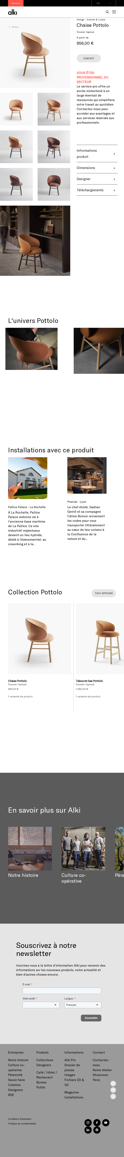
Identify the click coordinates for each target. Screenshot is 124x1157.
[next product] (113, 1083)
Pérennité (15, 1075)
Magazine (71, 1092)
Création (14, 1085)
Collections (44, 1060)
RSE (11, 1095)
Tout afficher (104, 593)
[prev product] (113, 1090)
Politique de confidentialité (22, 1123)
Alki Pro (70, 1060)
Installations (73, 1097)
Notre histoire (18, 1060)
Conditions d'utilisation (19, 1118)
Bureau (41, 1082)
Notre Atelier (102, 1070)
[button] (107, 12)
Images (69, 1075)
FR (98, 3)
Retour (15, 26)
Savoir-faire (16, 1080)
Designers (15, 1090)
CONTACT (88, 58)
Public (41, 1087)
